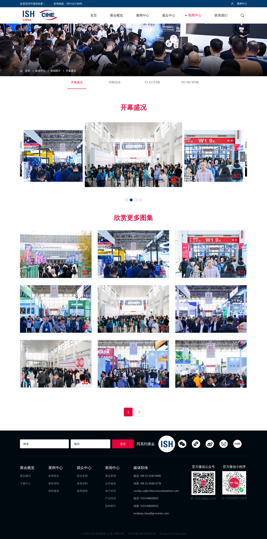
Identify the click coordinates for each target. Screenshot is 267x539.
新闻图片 (55, 70)
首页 (93, 15)
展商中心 (241, 3)
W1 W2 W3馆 (190, 82)
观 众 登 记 (260, 237)
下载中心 (25, 483)
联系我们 (221, 15)
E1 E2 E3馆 (152, 82)
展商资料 (53, 483)
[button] (126, 199)
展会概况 (25, 475)
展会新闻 (110, 475)
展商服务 (53, 490)
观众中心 (168, 15)
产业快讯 (110, 498)
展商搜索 (82, 490)
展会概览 (116, 15)
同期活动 (114, 82)
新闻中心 (194, 15)
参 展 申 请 (260, 223)
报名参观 (82, 475)
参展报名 (53, 475)
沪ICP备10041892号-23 (142, 533)
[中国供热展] (40, 15)
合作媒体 (110, 483)
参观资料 (82, 483)
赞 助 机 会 (260, 252)
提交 (123, 443)
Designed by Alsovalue (173, 533)
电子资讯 (110, 490)
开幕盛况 (71, 70)
